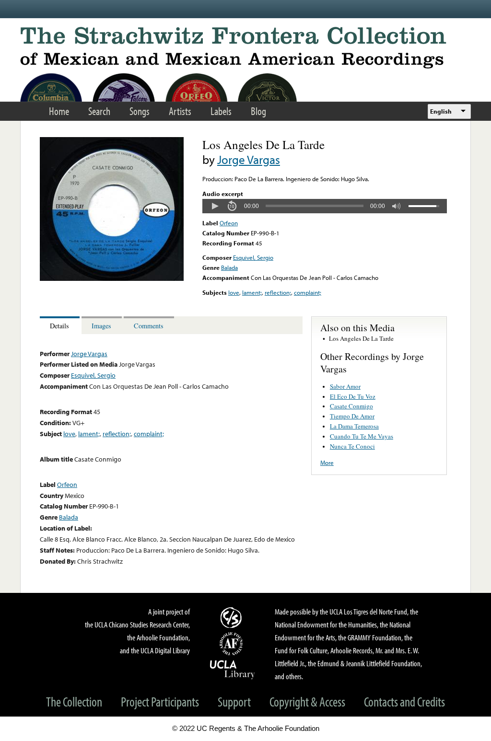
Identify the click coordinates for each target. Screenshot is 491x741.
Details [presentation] (59, 325)
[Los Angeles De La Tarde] (112, 278)
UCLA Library (232, 669)
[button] (214, 206)
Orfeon (229, 223)
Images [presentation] (101, 325)
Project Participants (160, 701)
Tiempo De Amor (352, 416)
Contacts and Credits (404, 701)
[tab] (61, 325)
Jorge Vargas (248, 159)
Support (234, 701)
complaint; (307, 292)
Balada (229, 267)
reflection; (278, 292)
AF (232, 644)
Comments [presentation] (149, 325)
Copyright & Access (307, 701)
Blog (258, 111)
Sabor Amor (345, 386)
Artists (180, 111)
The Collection (74, 701)
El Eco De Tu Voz (352, 396)
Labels (221, 111)
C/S (232, 617)
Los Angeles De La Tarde (361, 338)
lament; (252, 292)
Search (99, 111)
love (233, 292)
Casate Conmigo (351, 406)
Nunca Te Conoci (352, 446)
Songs (139, 111)
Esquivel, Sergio (253, 257)
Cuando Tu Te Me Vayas (361, 436)
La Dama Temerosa (354, 426)
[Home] (245, 48)
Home (59, 111)
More (327, 462)
